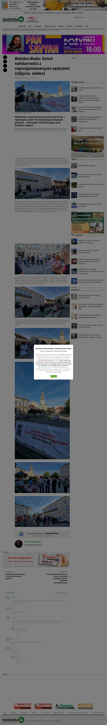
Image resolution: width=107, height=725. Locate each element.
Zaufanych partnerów (46, 367)
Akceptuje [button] (54, 376)
